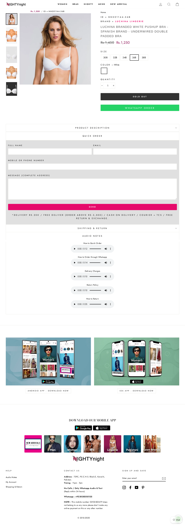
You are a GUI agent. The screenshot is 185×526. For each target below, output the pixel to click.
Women (62, 4)
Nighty (88, 4)
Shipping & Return (92, 228)
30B (105, 57)
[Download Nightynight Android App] (83, 429)
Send (92, 206)
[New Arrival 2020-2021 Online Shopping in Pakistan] (33, 451)
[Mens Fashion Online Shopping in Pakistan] (52, 451)
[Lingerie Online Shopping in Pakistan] (112, 451)
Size (104, 51)
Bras (76, 4)
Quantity (108, 79)
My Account (11, 482)
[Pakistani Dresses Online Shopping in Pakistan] (132, 451)
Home (103, 12)
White (104, 71)
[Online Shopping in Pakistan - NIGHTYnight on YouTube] (136, 487)
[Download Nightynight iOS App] (101, 429)
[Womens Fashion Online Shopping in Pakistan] (72, 451)
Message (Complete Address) (29, 175)
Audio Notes (11, 477)
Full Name (15, 145)
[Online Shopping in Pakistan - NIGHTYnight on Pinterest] (143, 487)
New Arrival (118, 4)
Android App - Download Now (48, 390)
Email (97, 145)
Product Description (92, 127)
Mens (101, 4)
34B (125, 57)
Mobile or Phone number (26, 160)
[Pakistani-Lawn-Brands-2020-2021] (152, 451)
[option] (55, 49)
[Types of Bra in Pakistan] (92, 451)
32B (115, 57)
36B (134, 57)
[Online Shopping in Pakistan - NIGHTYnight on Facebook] (130, 487)
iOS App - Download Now (137, 390)
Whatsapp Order (140, 108)
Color (110, 64)
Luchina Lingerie (129, 21)
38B (144, 57)
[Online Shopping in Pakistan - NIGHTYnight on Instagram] (124, 487)
